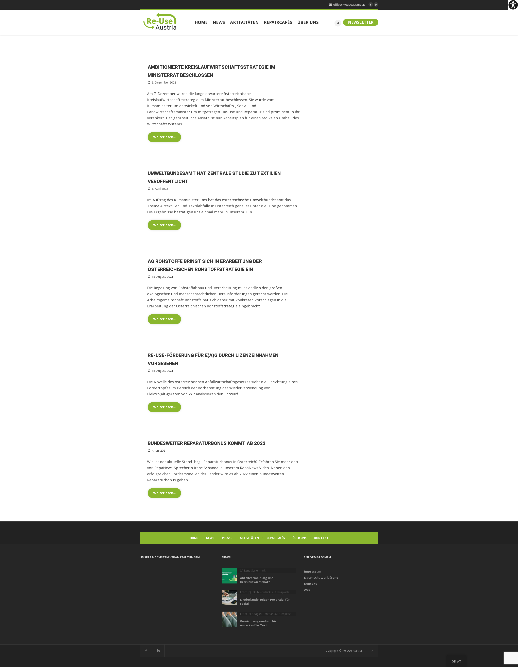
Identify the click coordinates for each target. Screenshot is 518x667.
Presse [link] (227, 538)
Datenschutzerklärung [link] (321, 577)
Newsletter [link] (360, 22)
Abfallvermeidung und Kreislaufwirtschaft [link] (257, 580)
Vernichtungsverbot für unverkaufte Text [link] (258, 623)
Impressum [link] (312, 571)
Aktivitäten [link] (249, 538)
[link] (513, 5)
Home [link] (194, 538)
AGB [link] (307, 590)
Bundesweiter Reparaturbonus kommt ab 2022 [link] (206, 443)
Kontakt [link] (321, 538)
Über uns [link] (300, 538)
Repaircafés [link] (275, 538)
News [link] (210, 538)
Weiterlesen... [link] (164, 137)
